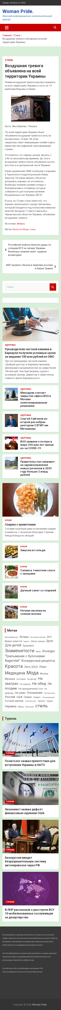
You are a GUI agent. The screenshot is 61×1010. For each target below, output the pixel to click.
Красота (17, 229)
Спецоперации (48, 697)
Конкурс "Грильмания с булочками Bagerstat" (30, 656)
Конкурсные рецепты (38, 661)
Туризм (41, 701)
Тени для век (30, 701)
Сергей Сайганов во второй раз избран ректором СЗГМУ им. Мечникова (34, 423)
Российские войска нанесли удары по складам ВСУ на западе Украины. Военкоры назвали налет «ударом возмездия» (29, 249)
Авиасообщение (11, 637)
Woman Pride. (18, 11)
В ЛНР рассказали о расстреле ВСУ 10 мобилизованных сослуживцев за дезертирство (29, 913)
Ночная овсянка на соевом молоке (33, 612)
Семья (28, 697)
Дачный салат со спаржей (38, 590)
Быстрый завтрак (38, 637)
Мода (26, 229)
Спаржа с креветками (20, 524)
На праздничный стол (31, 688)
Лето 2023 (31, 666)
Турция (49, 701)
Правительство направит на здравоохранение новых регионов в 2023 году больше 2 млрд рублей (37, 468)
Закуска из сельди (32, 550)
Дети (49, 641)
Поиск (53, 287)
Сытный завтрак (14, 700)
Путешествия (49, 693)
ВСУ (49, 636)
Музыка (10, 678)
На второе (21, 679)
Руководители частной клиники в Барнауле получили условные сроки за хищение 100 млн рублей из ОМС (30, 352)
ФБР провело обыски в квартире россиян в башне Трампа (29, 267)
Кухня (8, 520)
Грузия (26, 641)
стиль (33, 229)
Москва (44, 673)
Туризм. (11, 718)
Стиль (9, 60)
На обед (39, 683)
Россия (10, 697)
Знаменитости (19, 650)
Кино (38, 651)
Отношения (34, 692)
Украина (10, 706)
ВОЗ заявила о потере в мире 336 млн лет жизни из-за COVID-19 (37, 445)
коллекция (29, 707)
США (19, 697)
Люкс (43, 666)
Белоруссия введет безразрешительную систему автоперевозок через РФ (25, 861)
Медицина (15, 673)
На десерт (32, 679)
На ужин (20, 692)
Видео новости (13, 641)
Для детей (13, 645)
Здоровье (10, 345)
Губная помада (38, 641)
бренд (21, 707)
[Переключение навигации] (6, 27)
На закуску (25, 684)
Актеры (24, 636)
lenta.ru (21, 223)
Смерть (37, 697)
